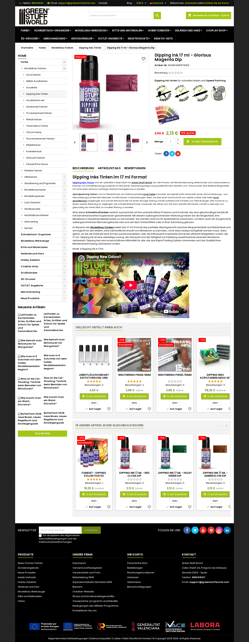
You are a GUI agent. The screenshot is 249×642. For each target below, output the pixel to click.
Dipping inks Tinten (37, 94)
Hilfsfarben (30, 177)
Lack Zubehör (32, 202)
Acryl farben (33, 74)
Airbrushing (31, 221)
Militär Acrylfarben (37, 81)
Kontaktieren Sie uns (85, 610)
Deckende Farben (37, 106)
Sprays (28, 228)
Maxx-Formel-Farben (30, 563)
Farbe (25, 30)
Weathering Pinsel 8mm (134, 375)
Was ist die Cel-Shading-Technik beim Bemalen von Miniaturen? (55, 382)
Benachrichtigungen (139, 587)
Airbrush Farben (35, 157)
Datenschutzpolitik (100, 638)
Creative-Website (83, 591)
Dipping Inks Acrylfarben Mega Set (215, 376)
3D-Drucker (29, 38)
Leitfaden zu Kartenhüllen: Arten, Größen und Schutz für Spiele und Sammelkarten (55, 322)
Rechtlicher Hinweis (140, 638)
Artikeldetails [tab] (109, 168)
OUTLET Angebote (110, 38)
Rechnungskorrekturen (140, 572)
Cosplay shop (216, 30)
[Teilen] (166, 153)
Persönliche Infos (137, 563)
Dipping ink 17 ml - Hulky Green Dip (175, 474)
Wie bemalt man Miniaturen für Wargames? (54, 343)
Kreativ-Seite (163, 38)
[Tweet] (172, 153)
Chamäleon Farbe (37, 126)
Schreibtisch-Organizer (51, 30)
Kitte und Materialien (127, 30)
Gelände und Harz (187, 30)
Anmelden (191, 3)
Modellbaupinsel (34, 196)
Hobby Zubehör (158, 30)
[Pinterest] (178, 153)
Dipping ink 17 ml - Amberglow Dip (215, 474)
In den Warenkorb (202, 141)
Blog (129, 3)
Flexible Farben (33, 170)
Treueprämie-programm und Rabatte (95, 601)
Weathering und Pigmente (40, 183)
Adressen (133, 577)
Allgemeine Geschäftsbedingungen (68, 638)
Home (22, 56)
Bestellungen (135, 568)
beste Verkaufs (27, 577)
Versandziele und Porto (86, 572)
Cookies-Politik (120, 638)
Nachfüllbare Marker (36, 215)
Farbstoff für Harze (37, 164)
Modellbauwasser (35, 189)
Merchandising (54, 38)
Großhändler (81, 38)
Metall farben (34, 119)
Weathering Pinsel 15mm (175, 375)
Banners (77, 587)
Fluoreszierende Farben (40, 138)
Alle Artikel (42, 433)
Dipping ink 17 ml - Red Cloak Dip (134, 474)
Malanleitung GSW (83, 577)
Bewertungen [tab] (134, 168)
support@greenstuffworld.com (76, 3)
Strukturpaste (32, 209)
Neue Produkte (138, 38)
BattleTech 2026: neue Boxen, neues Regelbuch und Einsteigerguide (55, 417)
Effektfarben (33, 145)
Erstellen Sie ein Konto (216, 3)
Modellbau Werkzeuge (90, 30)
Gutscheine (134, 582)
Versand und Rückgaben (87, 568)
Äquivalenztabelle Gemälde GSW (92, 582)
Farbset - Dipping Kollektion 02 (94, 474)
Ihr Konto (135, 554)
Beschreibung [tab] (83, 168)
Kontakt (103, 3)
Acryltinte (31, 87)
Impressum (79, 563)
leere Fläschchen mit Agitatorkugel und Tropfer (94, 377)
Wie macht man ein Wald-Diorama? (54, 400)
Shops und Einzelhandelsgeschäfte (93, 596)
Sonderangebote (28, 568)
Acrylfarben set (35, 100)
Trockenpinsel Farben (39, 113)
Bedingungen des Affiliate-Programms (95, 606)
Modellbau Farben (35, 68)
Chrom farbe (34, 132)
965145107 (38, 3)
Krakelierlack (34, 151)
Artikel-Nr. (161, 65)
